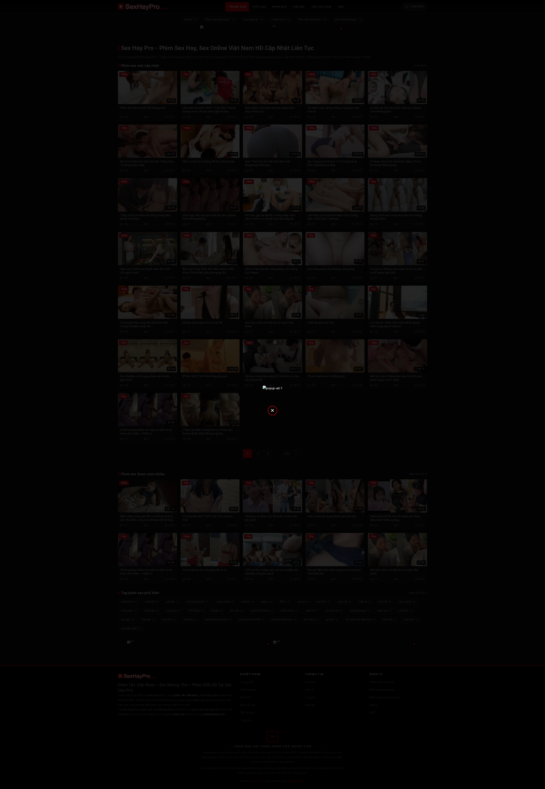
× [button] (272, 410)
